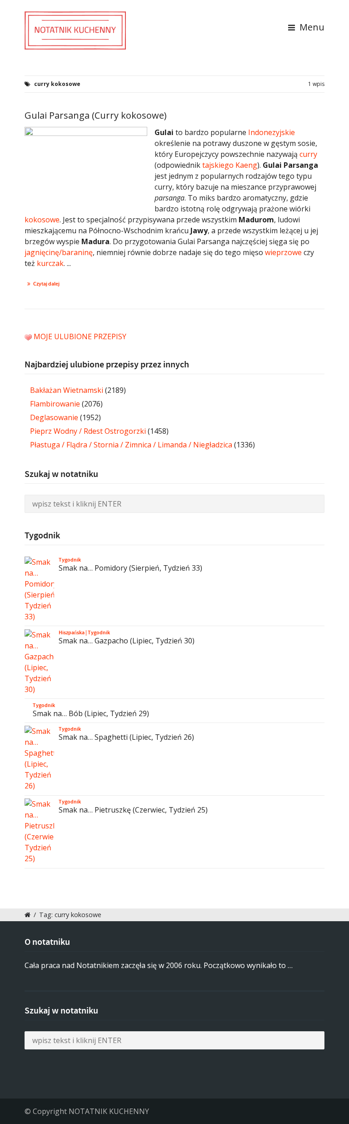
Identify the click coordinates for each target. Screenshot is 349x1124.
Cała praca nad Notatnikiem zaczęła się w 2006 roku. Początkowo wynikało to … (159, 965)
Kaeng (246, 165)
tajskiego (218, 165)
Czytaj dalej (46, 283)
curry (308, 154)
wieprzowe (283, 252)
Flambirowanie (55, 404)
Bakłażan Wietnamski (66, 390)
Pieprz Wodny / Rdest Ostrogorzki (88, 431)
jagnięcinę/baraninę (59, 252)
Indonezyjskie (271, 132)
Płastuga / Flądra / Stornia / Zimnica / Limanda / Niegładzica (131, 445)
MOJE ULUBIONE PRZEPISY (80, 336)
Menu (310, 27)
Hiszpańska (72, 632)
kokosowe (42, 220)
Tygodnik (70, 559)
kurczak (50, 263)
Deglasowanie (54, 417)
